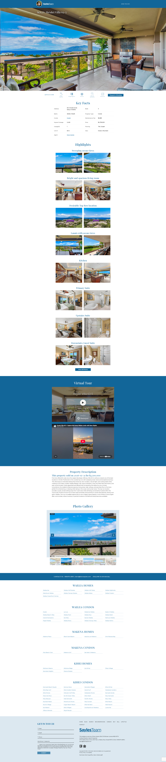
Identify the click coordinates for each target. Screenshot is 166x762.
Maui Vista (108, 698)
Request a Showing (116, 95)
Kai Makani (46, 707)
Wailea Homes (83, 585)
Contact (82, 724)
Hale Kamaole (68, 698)
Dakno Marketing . (98, 755)
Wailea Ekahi (109, 615)
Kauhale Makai (47, 701)
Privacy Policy (82, 752)
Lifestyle (124, 721)
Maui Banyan (47, 698)
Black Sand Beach (69, 636)
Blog (85, 721)
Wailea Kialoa (88, 593)
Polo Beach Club (48, 652)
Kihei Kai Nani (88, 704)
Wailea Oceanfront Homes (50, 596)
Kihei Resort (108, 701)
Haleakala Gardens (110, 690)
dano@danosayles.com (83, 576)
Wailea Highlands (110, 590)
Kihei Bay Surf (47, 690)
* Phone (40, 737)
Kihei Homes (83, 663)
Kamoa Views (68, 687)
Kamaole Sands (109, 693)
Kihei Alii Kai (108, 687)
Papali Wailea (47, 620)
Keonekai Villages (90, 687)
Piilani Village (109, 668)
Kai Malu (66, 617)
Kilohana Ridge (68, 668)
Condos (109, 721)
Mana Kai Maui (47, 695)
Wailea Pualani (109, 593)
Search (91, 721)
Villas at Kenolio (47, 710)
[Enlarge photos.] (115, 514)
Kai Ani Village (47, 704)
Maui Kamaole (109, 695)
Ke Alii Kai (87, 668)
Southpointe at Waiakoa (92, 707)
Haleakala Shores (90, 693)
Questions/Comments (44, 741)
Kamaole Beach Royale (49, 687)
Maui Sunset (88, 701)
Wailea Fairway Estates (70, 593)
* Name (40, 728)
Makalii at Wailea (89, 612)
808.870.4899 (69, 576)
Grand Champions (48, 617)
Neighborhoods (100, 721)
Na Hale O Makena (90, 652)
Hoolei (69, 118)
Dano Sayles (70, 135)
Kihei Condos (83, 682)
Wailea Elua (88, 615)
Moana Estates (68, 671)
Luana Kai (108, 707)
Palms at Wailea (110, 617)
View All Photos (83, 369)
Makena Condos (83, 647)
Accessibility (89, 752)
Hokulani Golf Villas (69, 693)
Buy (114, 721)
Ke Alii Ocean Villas (69, 695)
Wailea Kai (46, 590)
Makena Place (47, 636)
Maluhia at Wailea (48, 593)
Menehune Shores (69, 701)
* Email (40, 732)
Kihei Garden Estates (70, 690)
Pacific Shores (89, 698)
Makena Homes (83, 631)
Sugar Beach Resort (69, 704)
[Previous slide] (52, 535)
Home (81, 721)
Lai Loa (66, 612)
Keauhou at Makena (90, 636)
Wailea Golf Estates (69, 590)
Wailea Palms (109, 620)
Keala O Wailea (109, 612)
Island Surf (88, 690)
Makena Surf (67, 652)
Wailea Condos (83, 607)
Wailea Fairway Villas (91, 620)
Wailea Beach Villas (48, 615)
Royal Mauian (68, 710)
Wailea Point (67, 615)
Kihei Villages (67, 707)
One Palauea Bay (110, 636)
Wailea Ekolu (67, 620)
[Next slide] (113, 535)
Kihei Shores (46, 693)
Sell (118, 721)
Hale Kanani (108, 704)
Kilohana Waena (48, 668)
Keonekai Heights (48, 671)
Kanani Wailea (89, 617)
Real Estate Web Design (85, 755)
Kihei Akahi (88, 695)
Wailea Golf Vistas (90, 590)
